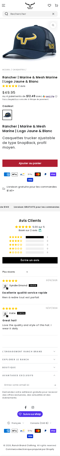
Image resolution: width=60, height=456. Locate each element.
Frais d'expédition (10, 99)
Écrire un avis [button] (30, 260)
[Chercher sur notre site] (6, 13)
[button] (10, 86)
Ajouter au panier (30, 163)
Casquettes (19, 70)
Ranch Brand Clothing (24, 445)
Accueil (6, 70)
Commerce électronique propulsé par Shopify (30, 449)
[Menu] (3, 5)
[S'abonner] (56, 385)
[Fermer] (53, 14)
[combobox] (25, 14)
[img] (9, 280)
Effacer (46, 13)
